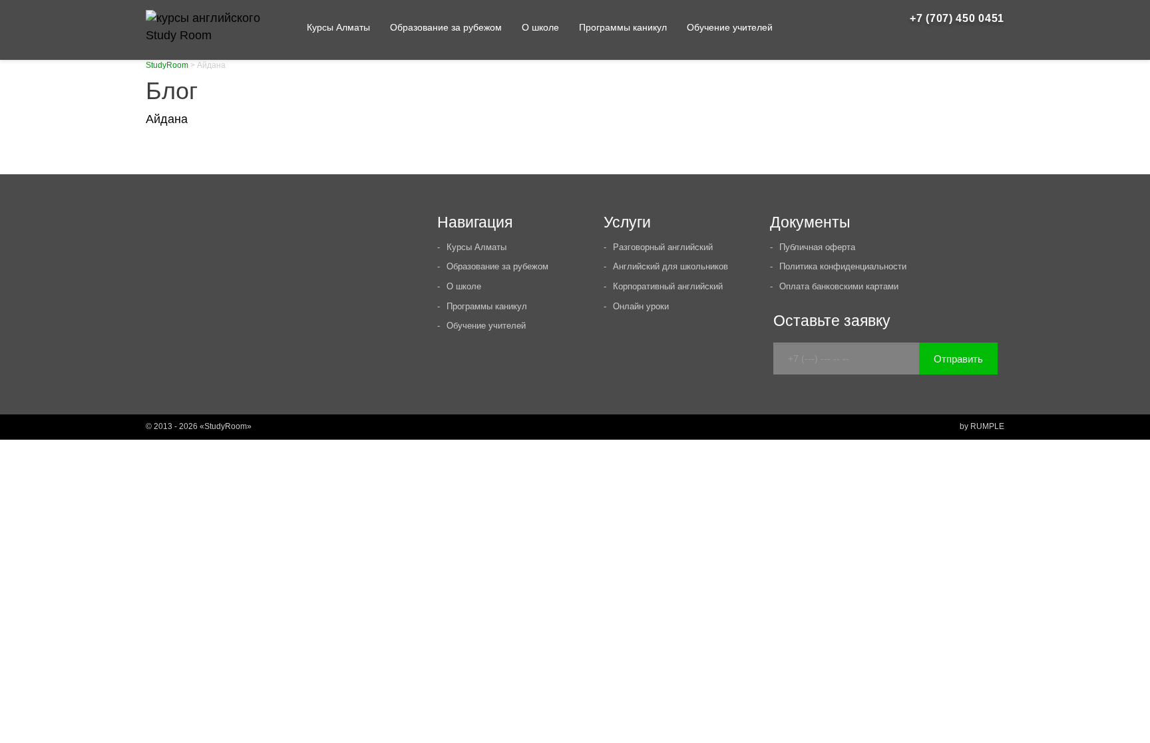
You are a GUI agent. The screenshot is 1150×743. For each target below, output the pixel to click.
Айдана (167, 119)
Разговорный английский (663, 247)
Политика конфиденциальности (842, 266)
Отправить (958, 359)
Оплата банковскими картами (838, 286)
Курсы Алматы (338, 27)
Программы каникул (623, 27)
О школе (540, 27)
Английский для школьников (670, 266)
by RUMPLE (982, 426)
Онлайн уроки (641, 306)
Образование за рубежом (446, 27)
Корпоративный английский (668, 286)
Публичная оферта (817, 247)
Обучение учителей (730, 27)
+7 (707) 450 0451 (957, 18)
